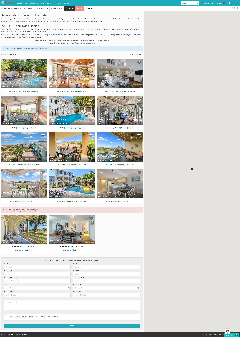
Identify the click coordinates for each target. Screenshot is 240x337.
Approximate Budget (79, 278)
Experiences (41, 3)
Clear (88, 8)
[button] (37, 281)
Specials (32, 3)
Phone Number (8, 271)
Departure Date (78, 285)
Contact (66, 3)
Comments (7, 299)
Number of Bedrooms (10, 278)
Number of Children (79, 292)
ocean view (70, 21)
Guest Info (50, 3)
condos (131, 19)
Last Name (76, 264)
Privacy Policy (29, 318)
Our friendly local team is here (131, 35)
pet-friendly (61, 21)
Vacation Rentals (22, 3)
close (236, 335)
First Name (7, 264)
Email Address (77, 271)
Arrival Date (7, 285)
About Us (58, 3)
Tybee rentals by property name (85, 43)
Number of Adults (9, 292)
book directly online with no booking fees (53, 35)
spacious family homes (22, 21)
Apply (78, 8)
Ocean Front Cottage (219, 335)
